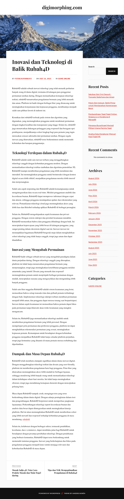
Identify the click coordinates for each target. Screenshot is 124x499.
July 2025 (92, 253)
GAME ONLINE (64, 79)
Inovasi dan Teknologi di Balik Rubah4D (42, 65)
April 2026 (92, 201)
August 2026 (93, 178)
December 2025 (95, 224)
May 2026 (92, 195)
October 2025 (94, 236)
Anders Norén (79, 493)
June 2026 (92, 190)
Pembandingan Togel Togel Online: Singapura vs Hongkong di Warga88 (102, 117)
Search (91, 66)
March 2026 (93, 207)
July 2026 (92, 184)
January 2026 (94, 219)
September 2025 (95, 242)
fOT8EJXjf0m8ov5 (23, 79)
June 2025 (92, 259)
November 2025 (95, 230)
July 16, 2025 (45, 79)
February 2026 (94, 213)
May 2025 (92, 265)
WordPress (55, 493)
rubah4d (26, 419)
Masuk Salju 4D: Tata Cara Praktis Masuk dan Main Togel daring (26, 473)
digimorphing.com (62, 7)
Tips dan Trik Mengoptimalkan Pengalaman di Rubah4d (62, 471)
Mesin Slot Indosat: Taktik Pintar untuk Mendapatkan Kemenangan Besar (102, 105)
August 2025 (93, 248)
